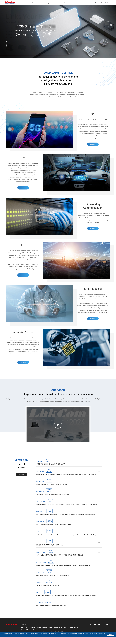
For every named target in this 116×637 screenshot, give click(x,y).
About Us (34, 3)
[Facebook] (91, 624)
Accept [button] (110, 634)
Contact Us (81, 3)
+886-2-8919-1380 (73, 627)
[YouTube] (95, 624)
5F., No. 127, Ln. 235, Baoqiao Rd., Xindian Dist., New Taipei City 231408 (44, 627)
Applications (51, 3)
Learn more (92, 144)
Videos (65, 3)
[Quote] (101, 2)
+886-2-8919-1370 (30, 629)
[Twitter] (107, 624)
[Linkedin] (99, 624)
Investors (72, 3)
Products (42, 3)
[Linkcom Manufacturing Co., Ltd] (10, 2)
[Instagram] (103, 624)
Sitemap (23, 624)
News (59, 3)
